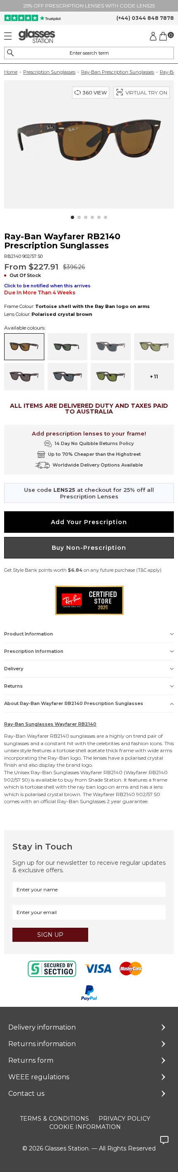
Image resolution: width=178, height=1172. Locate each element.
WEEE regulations (38, 1077)
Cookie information (85, 1127)
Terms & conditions (54, 1118)
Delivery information (42, 1027)
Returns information (42, 1044)
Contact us (26, 1093)
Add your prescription (89, 522)
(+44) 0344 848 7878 (145, 18)
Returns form (30, 1060)
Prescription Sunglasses (49, 72)
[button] (72, 217)
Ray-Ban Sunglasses (55, 772)
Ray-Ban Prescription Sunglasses (117, 72)
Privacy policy (124, 1118)
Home (10, 72)
